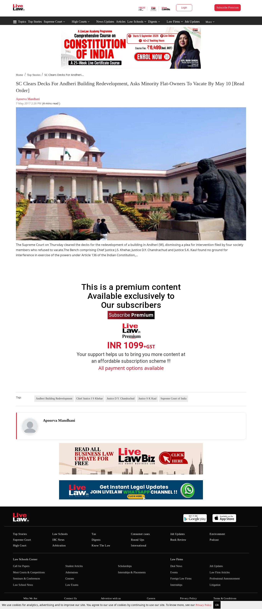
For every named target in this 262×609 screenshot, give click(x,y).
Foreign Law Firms (180, 578)
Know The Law (101, 545)
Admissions (71, 572)
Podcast (214, 539)
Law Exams (71, 584)
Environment (217, 534)
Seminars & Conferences (26, 578)
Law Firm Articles (220, 572)
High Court (19, 545)
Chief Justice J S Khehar (89, 398)
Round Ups (137, 539)
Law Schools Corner (25, 559)
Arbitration (59, 545)
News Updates (105, 21)
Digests (152, 21)
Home (19, 74)
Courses (69, 578)
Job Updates (192, 21)
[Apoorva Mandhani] (30, 426)
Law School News (23, 584)
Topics (22, 21)
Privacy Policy (204, 605)
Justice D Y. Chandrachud (120, 398)
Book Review (178, 539)
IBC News (58, 539)
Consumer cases (140, 534)
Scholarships (125, 566)
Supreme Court (53, 21)
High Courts (79, 21)
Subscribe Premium (228, 7)
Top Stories (35, 21)
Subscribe (131, 315)
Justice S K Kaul (147, 398)
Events (174, 572)
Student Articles (74, 566)
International (138, 545)
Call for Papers (21, 566)
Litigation (215, 584)
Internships (176, 584)
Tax (94, 534)
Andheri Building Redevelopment (54, 398)
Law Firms (173, 21)
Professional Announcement (225, 578)
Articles (120, 21)
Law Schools (135, 21)
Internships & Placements (132, 572)
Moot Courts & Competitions (29, 572)
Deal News (176, 566)
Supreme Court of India (173, 398)
